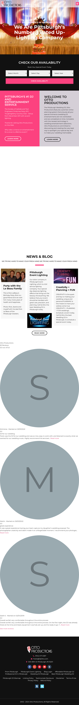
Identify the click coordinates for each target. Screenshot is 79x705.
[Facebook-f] (30, 667)
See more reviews (7, 629)
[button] (77, 3)
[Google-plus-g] (35, 667)
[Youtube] (44, 667)
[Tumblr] (49, 667)
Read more (54, 438)
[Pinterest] (39, 667)
